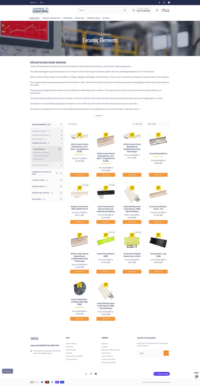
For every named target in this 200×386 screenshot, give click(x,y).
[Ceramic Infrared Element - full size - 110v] (158, 199)
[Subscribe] (166, 353)
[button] (165, 10)
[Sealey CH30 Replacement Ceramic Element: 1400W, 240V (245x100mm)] (132, 199)
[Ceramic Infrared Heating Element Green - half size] (132, 246)
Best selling (152, 124)
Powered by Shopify (165, 382)
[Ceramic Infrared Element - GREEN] (106, 246)
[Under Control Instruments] (34, 340)
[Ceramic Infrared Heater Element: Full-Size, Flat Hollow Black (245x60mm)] (106, 199)
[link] (33, 2)
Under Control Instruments (153, 382)
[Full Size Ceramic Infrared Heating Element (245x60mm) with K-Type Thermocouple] (132, 137)
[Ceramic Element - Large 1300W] (158, 246)
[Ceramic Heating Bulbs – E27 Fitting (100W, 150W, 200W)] (79, 292)
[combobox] (102, 10)
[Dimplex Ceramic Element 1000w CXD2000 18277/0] (79, 199)
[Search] (125, 10)
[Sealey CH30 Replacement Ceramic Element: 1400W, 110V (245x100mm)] (106, 296)
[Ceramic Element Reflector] (158, 146)
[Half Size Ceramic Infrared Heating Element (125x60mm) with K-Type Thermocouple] (79, 246)
